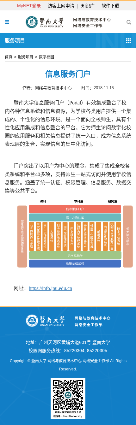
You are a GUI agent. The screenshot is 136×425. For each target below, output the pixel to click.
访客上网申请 (61, 5)
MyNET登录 (29, 5)
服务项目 (25, 57)
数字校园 (46, 57)
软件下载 (110, 5)
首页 (8, 57)
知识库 (88, 5)
